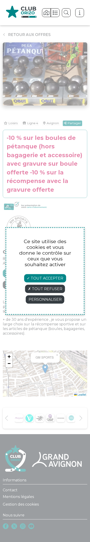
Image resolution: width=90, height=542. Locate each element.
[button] (9, 356)
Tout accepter (46, 278)
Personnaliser (45, 299)
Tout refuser (46, 289)
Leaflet (81, 394)
